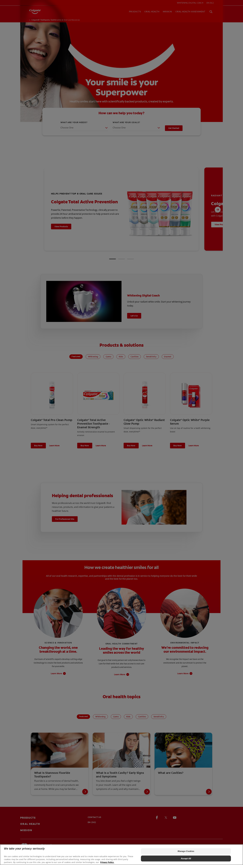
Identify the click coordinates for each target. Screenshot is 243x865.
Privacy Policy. (107, 862)
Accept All (186, 858)
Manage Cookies (186, 851)
